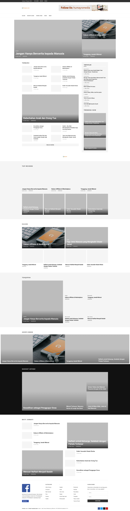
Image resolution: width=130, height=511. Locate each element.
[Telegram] (107, 1)
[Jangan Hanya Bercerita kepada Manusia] (48, 39)
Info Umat (62, 491)
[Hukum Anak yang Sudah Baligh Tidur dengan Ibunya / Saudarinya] (95, 119)
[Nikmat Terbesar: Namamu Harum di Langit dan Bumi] (76, 391)
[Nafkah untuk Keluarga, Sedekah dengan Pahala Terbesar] (56, 78)
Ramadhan (76, 491)
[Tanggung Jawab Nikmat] (99, 48)
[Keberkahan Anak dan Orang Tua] (50, 108)
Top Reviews (27, 166)
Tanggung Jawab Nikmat (92, 54)
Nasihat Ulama (30, 15)
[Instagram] (104, 508)
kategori (49, 484)
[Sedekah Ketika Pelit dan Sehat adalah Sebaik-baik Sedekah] (27, 138)
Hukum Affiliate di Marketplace (94, 35)
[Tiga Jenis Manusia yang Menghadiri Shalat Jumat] (56, 138)
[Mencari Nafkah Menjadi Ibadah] (27, 88)
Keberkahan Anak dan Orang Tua (39, 118)
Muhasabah (62, 498)
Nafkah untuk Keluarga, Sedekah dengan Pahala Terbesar (68, 77)
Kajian (23, 15)
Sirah (45, 15)
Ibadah (61, 487)
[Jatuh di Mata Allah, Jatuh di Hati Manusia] (97, 401)
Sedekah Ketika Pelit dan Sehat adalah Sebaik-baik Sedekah (40, 137)
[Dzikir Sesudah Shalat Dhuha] (56, 88)
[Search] (107, 16)
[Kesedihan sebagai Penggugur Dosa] (27, 128)
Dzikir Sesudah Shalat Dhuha (70, 85)
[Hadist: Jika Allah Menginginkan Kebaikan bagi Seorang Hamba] (56, 128)
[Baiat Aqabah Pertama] (95, 144)
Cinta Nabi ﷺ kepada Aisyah (91, 104)
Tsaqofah (76, 496)
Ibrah (50, 15)
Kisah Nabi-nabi (63, 496)
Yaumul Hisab (39, 15)
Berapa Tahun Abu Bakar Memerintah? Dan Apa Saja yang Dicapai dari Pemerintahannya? (95, 79)
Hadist (47, 498)
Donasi (47, 496)
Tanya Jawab (76, 498)
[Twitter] (101, 508)
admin (86, 94)
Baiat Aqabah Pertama (89, 86)
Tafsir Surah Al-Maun (89, 98)
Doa (46, 494)
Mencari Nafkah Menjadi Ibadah (74, 264)
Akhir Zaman (48, 487)
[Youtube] (104, 1)
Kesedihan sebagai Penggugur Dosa (39, 408)
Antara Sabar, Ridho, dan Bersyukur (93, 92)
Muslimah (76, 487)
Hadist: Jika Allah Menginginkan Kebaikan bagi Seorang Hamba (70, 127)
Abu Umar (19, 56)
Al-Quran (48, 489)
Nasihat (75, 489)
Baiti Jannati (48, 491)
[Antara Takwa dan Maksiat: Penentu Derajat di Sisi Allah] (97, 381)
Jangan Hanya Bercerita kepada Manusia (40, 53)
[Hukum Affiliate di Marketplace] (99, 29)
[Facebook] (101, 1)
